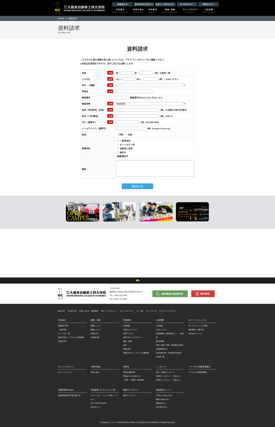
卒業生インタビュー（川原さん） (169, 380)
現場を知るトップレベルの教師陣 (71, 337)
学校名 (85, 91)
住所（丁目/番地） (91, 116)
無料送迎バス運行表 (196, 330)
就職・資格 (96, 320)
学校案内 (127, 320)
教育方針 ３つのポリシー (133, 337)
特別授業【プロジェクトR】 (103, 390)
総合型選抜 (160, 341)
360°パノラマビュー (109, 311)
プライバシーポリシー (136, 59)
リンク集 (139, 311)
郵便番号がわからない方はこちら (146, 97)
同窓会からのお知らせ (131, 376)
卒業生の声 (62, 341)
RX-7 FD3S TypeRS (98, 403)
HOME (61, 18)
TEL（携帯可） (89, 122)
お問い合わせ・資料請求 (88, 311)
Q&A (125, 345)
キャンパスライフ (66, 366)
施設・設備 (127, 341)
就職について (96, 326)
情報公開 (126, 349)
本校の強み (96, 366)
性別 (84, 134)
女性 (130, 134)
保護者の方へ (161, 403)
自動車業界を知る (66, 390)
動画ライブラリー (131, 390)
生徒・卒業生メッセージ (165, 372)
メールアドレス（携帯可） (95, 128)
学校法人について (130, 330)
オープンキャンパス (197, 320)
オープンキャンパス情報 (197, 326)
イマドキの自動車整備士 (199, 366)
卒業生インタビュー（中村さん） (169, 376)
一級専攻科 (125, 140)
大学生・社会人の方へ (164, 395)
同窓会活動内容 (129, 372)
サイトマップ (151, 311)
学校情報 (126, 326)
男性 (121, 134)
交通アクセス (128, 334)
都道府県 (86, 103)
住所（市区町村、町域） (93, 109)
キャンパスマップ (65, 372)
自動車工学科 (126, 148)
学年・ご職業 (88, 85)
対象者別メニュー (164, 390)
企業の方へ (95, 334)
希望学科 (86, 148)
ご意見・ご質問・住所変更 (133, 380)
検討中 (123, 152)
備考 (84, 169)
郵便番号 (86, 97)
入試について (161, 330)
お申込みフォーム (195, 334)
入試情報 (160, 320)
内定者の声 (95, 337)
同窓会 (126, 366)
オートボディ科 (127, 144)
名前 (84, 72)
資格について (96, 330)
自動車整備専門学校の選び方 (69, 395)
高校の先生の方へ (163, 399)
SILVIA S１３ (96, 407)
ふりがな (86, 79)
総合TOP (61, 311)
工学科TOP (72, 311)
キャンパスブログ (126, 311)
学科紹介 (62, 320)
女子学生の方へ (162, 407)
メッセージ (161, 366)
